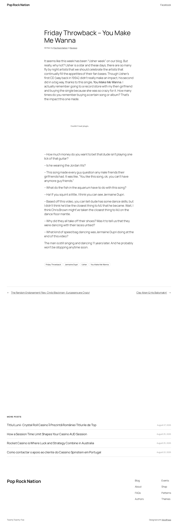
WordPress (166, 519)
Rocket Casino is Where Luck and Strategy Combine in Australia (50, 443)
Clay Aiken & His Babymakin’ (151, 292)
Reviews (73, 48)
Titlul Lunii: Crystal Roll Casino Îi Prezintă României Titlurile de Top (51, 425)
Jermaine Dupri (71, 264)
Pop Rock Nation (18, 5)
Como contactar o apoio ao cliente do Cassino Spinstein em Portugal (54, 452)
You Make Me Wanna (100, 264)
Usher (84, 264)
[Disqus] (89, 345)
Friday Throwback (53, 264)
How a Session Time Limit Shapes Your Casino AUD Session (47, 434)
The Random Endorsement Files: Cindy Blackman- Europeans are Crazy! (50, 292)
